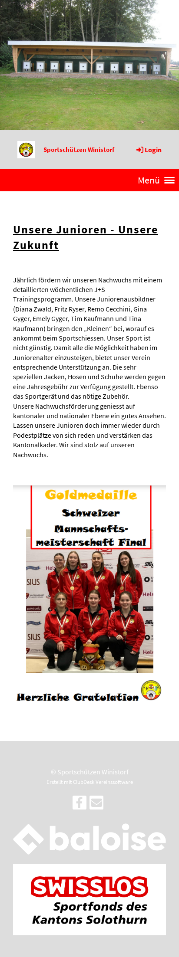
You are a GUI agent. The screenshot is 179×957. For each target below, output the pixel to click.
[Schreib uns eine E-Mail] (96, 804)
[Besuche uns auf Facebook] (79, 804)
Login (153, 149)
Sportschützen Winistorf (78, 149)
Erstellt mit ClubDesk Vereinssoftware (89, 781)
